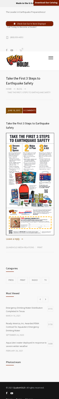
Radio (35, 280)
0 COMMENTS (29, 110)
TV (45, 280)
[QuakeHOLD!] (27, 60)
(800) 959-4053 (16, 37)
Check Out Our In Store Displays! (31, 23)
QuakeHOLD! (19, 387)
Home (8, 89)
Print (39, 247)
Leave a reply (13, 238)
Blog (19, 89)
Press (11, 280)
